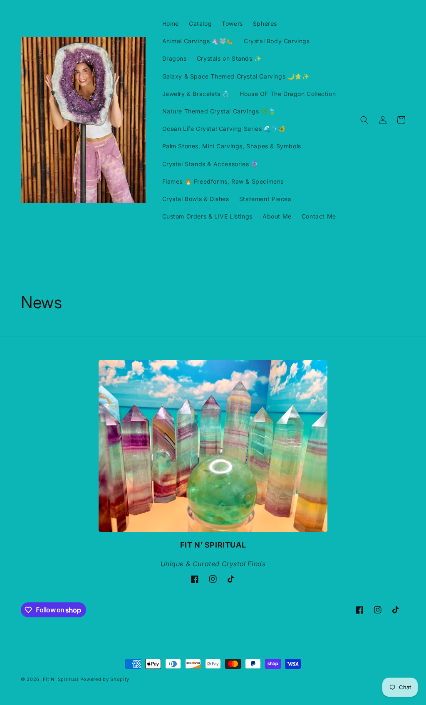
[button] (364, 120)
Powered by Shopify (105, 679)
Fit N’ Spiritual (61, 679)
